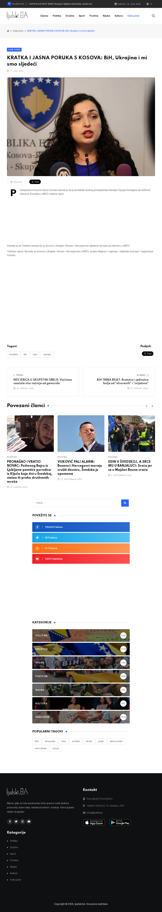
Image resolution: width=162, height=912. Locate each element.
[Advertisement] (81, 220)
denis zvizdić (116, 741)
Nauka (106, 15)
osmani (47, 354)
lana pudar (50, 741)
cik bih (89, 741)
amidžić (76, 741)
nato (35, 354)
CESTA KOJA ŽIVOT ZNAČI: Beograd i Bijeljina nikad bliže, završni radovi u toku (63, 4)
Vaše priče (133, 15)
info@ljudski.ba (95, 812)
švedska (13, 354)
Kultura (119, 15)
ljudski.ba (80, 904)
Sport (82, 15)
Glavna (44, 15)
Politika (57, 15)
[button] (146, 406)
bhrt (37, 741)
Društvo (70, 15)
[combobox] (49, 503)
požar (101, 741)
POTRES (56, 748)
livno (64, 741)
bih (25, 354)
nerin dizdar (41, 748)
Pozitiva (93, 15)
